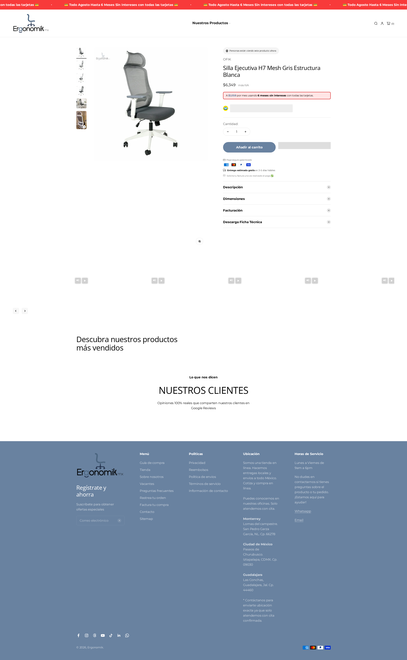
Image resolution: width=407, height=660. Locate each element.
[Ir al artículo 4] (81, 91)
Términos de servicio (205, 484)
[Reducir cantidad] (227, 131)
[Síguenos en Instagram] (86, 635)
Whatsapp (303, 511)
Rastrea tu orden (153, 498)
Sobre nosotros (152, 477)
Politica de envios (202, 477)
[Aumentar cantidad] (245, 131)
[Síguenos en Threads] (95, 635)
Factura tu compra (154, 505)
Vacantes (147, 484)
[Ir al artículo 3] (81, 78)
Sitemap (146, 519)
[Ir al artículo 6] (81, 120)
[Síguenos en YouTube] (103, 635)
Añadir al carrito (249, 147)
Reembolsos (198, 470)
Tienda (145, 470)
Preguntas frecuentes (157, 491)
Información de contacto (208, 491)
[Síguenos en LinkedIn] (119, 635)
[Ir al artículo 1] (81, 53)
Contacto (147, 512)
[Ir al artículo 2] (81, 65)
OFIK (227, 59)
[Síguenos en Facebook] (78, 635)
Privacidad (197, 463)
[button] (304, 145)
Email (299, 520)
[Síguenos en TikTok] (111, 635)
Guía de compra (152, 463)
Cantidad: (230, 124)
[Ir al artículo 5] (81, 103)
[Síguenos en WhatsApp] (127, 635)
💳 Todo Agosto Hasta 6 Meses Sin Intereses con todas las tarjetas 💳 (121, 5)
